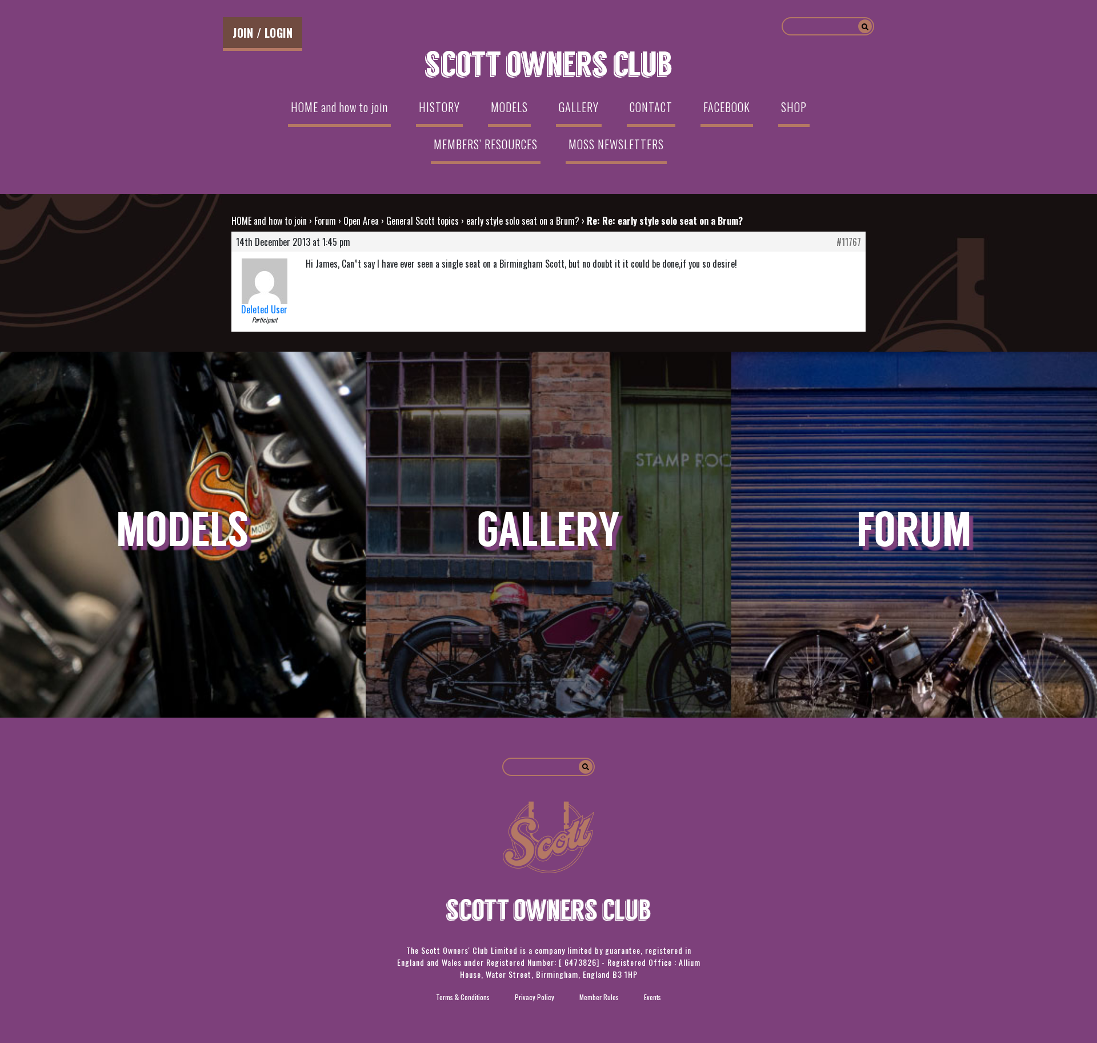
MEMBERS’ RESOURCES (486, 144)
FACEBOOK (726, 107)
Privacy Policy (534, 997)
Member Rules (599, 997)
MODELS (509, 107)
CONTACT (651, 107)
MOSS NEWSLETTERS (616, 144)
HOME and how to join (339, 107)
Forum (325, 221)
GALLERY (579, 107)
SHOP (794, 107)
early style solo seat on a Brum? (522, 221)
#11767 (848, 242)
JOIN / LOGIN (263, 32)
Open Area (361, 221)
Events (652, 997)
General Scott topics (422, 221)
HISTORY (439, 107)
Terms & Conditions (463, 997)
